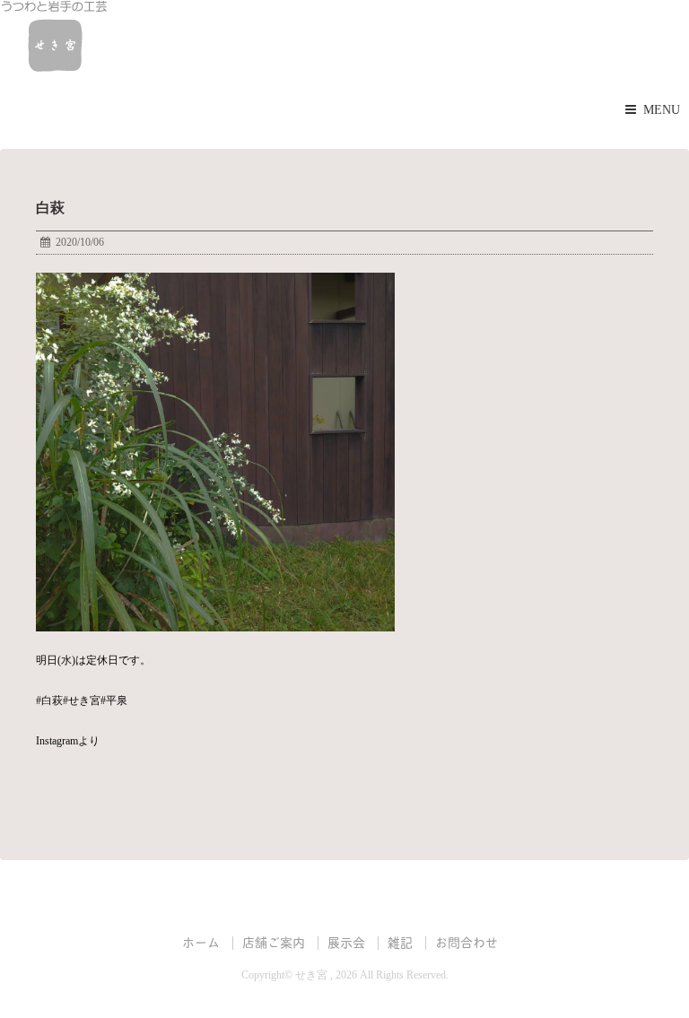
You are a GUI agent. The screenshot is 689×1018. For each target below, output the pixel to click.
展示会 (346, 941)
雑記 (400, 941)
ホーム (201, 941)
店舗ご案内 (273, 941)
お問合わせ (466, 941)
